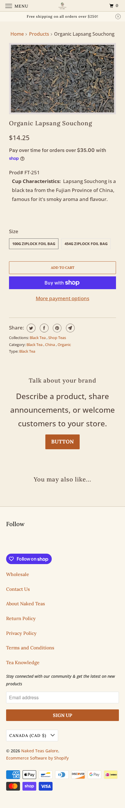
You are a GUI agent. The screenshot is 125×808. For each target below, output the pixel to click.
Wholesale (17, 574)
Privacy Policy (21, 633)
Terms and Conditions (30, 648)
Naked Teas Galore (39, 750)
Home (17, 34)
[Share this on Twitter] (30, 328)
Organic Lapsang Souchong (50, 123)
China (50, 344)
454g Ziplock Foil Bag (86, 243)
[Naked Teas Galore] (62, 5)
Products (39, 34)
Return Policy (21, 618)
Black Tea (38, 337)
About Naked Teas (25, 603)
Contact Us (18, 589)
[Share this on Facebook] (43, 328)
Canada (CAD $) (28, 735)
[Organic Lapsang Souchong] (62, 78)
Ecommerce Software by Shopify (37, 758)
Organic (64, 344)
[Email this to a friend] (70, 328)
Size (13, 231)
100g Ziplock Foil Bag (33, 243)
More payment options (62, 298)
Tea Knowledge (23, 662)
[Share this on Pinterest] (56, 328)
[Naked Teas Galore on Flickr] (7, 541)
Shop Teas (57, 337)
